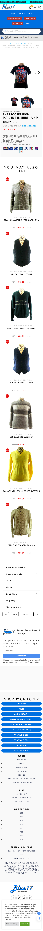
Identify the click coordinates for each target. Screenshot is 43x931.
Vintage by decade (21, 719)
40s (21, 821)
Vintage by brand (21, 724)
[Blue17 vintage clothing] (8, 7)
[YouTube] (24, 898)
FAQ (21, 855)
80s (21, 836)
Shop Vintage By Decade (11, 45)
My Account (21, 794)
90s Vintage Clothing (30, 45)
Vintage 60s (21, 735)
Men (30, 14)
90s (5, 614)
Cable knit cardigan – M (21, 545)
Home (30, 43)
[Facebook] (13, 898)
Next (40, 75)
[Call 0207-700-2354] (39, 7)
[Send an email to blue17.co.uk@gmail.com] (35, 7)
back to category (18, 43)
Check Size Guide (29, 126)
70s (21, 832)
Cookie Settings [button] (11, 924)
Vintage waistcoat (21, 274)
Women (22, 14)
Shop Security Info (21, 798)
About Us (21, 760)
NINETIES (26, 614)
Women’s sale (14, 18)
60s (21, 828)
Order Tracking (21, 802)
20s (21, 813)
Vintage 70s (21, 740)
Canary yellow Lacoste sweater (21, 491)
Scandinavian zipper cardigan (21, 220)
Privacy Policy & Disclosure (21, 779)
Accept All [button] (24, 924)
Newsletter (21, 767)
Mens (15, 614)
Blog (28, 24)
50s (21, 824)
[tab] (21, 567)
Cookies (21, 775)
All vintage (21, 714)
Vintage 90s (21, 750)
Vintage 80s (21, 745)
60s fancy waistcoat (21, 382)
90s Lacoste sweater (21, 437)
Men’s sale (30, 18)
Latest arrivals (21, 729)
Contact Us (21, 771)
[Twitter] (18, 898)
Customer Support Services (21, 851)
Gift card (17, 24)
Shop (13, 14)
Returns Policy (21, 859)
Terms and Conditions (21, 783)
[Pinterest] (29, 898)
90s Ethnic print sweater (21, 328)
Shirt (36, 614)
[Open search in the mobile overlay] (21, 31)
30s (21, 817)
